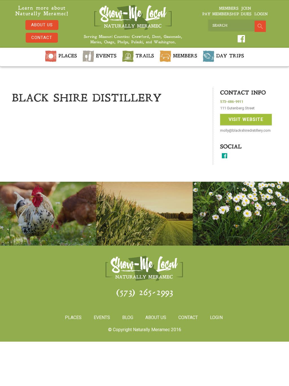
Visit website (246, 119)
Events (105, 56)
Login (261, 14)
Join (246, 8)
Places (66, 56)
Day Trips (229, 56)
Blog (127, 317)
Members (228, 8)
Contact (41, 37)
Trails (143, 56)
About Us (42, 24)
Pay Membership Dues (226, 14)
